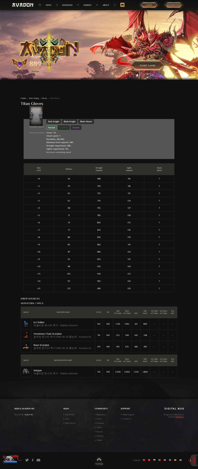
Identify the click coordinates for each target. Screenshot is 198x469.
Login (149, 5)
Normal (51, 127)
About (106, 5)
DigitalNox (180, 417)
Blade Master (86, 121)
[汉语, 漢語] (145, 460)
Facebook (100, 423)
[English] (181, 460)
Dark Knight (53, 121)
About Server (70, 423)
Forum (98, 419)
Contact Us (126, 419)
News (48, 5)
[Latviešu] (165, 460)
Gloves (44, 98)
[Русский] (155, 460)
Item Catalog (34, 98)
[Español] (176, 460)
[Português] (160, 460)
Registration (173, 5)
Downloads (69, 415)
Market (87, 5)
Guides (23, 98)
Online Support (128, 415)
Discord (99, 432)
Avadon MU (28, 415)
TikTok (99, 427)
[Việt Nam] (149, 460)
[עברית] (170, 460)
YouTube (99, 436)
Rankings (67, 5)
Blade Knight (70, 121)
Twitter (99, 440)
